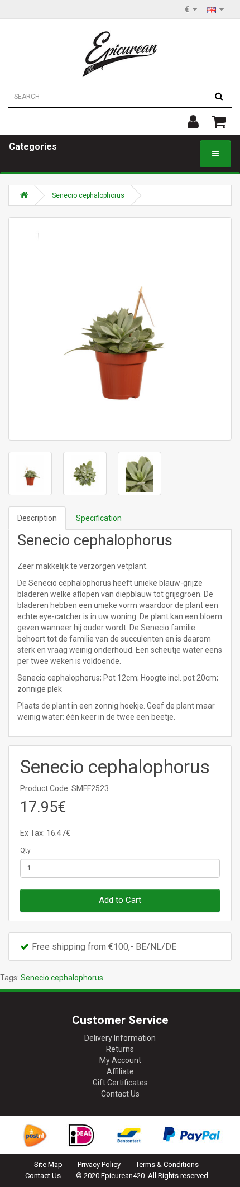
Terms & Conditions (167, 1164)
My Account (120, 1060)
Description (37, 518)
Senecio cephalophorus (88, 195)
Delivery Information (120, 1037)
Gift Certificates (120, 1082)
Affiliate (120, 1071)
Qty (25, 850)
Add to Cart (120, 900)
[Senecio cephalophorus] (120, 329)
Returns (120, 1049)
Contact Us (120, 1093)
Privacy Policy (99, 1164)
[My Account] (193, 122)
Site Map (48, 1164)
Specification (99, 518)
